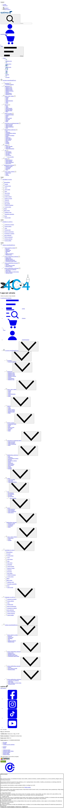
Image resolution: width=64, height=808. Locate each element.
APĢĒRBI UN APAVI (7, 179)
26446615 (6, 8)
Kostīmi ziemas (8, 186)
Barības (7, 115)
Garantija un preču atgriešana (8, 744)
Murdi (7, 127)
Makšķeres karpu (9, 88)
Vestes (5, 216)
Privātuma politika (6, 752)
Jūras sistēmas (8, 140)
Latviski (2, 2)
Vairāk (4, 58)
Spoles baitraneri (9, 161)
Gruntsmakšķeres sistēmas (11, 133)
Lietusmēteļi (7, 194)
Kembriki (7, 143)
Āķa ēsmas (8, 119)
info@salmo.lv (7, 9)
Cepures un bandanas (9, 205)
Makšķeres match (9, 89)
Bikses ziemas (7, 210)
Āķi (6, 150)
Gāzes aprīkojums (7, 235)
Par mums (5, 742)
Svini (7, 131)
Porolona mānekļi (9, 109)
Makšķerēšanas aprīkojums (10, 129)
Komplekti (7, 83)
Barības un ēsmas (8, 113)
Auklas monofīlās (9, 146)
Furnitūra (7, 142)
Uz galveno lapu (3, 298)
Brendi (4, 747)
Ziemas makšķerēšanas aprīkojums (12, 268)
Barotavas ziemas (9, 266)
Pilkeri (7, 111)
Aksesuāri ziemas (9, 272)
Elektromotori (8, 172)
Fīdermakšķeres (9, 93)
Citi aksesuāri (8, 167)
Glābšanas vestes (8, 212)
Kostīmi (6, 184)
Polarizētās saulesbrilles (9, 214)
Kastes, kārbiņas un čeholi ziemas (12, 271)
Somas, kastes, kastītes (9, 96)
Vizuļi (7, 106)
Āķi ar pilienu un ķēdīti (10, 265)
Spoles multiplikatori (10, 162)
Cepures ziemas (8, 206)
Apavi (6, 187)
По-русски (5, 5)
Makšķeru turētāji (9, 166)
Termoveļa (7, 200)
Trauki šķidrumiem (9, 100)
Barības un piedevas (9, 253)
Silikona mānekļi (9, 108)
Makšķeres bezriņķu (9, 90)
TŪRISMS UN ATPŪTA (7, 221)
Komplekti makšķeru (10, 84)
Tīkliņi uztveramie (9, 124)
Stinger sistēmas (9, 138)
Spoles (6, 158)
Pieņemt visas (18, 806)
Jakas (6, 191)
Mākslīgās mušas (9, 110)
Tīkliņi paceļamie (9, 125)
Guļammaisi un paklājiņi (9, 233)
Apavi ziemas (7, 189)
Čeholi (7, 98)
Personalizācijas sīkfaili (6, 799)
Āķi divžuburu (8, 151)
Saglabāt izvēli (25, 806)
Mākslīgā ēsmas (9, 254)
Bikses (5, 208)
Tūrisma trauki (8, 229)
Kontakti (4, 743)
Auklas (6, 145)
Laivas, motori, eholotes (9, 171)
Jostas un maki (8, 217)
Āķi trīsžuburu (8, 155)
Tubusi (7, 101)
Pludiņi (7, 136)
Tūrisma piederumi (8, 238)
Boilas (7, 121)
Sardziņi (7, 264)
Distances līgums (6, 754)
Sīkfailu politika (6, 753)
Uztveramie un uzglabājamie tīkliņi (12, 123)
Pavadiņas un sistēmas (10, 135)
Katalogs (4, 746)
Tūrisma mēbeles (8, 226)
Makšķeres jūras (9, 94)
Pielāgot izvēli (3, 806)
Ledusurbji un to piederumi (11, 269)
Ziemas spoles (8, 257)
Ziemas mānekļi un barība (10, 247)
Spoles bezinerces (9, 160)
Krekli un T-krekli (8, 198)
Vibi (6, 252)
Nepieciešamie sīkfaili (6, 792)
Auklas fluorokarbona (10, 148)
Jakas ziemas (7, 193)
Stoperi (7, 141)
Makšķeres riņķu (9, 87)
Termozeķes (7, 201)
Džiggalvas (8, 132)
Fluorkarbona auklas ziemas (11, 261)
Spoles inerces (8, 163)
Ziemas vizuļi (8, 250)
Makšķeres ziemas (9, 258)
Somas (7, 99)
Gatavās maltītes (8, 240)
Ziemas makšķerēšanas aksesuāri (11, 263)
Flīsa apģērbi (7, 203)
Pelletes (7, 120)
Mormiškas (8, 251)
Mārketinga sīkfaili (5, 803)
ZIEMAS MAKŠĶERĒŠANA (9, 245)
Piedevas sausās (9, 118)
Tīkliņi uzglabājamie (10, 126)
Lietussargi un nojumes (9, 224)
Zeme (7, 117)
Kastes (7, 103)
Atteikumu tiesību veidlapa (8, 751)
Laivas (7, 174)
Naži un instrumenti (9, 237)
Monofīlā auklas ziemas (10, 260)
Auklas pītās (8, 147)
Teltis (6, 228)
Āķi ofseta (8, 154)
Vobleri (7, 107)
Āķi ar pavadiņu (10, 156)
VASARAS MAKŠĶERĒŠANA (9, 80)
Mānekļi (6, 104)
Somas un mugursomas (9, 231)
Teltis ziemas (8, 270)
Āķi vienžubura (9, 152)
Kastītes (7, 97)
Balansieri (7, 249)
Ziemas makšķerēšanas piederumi (11, 256)
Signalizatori (8, 137)
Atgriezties (9, 298)
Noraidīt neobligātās (10, 806)
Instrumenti (8, 168)
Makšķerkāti (7, 86)
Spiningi (7, 92)
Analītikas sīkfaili (5, 796)
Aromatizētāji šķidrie (10, 114)
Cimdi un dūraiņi (8, 196)
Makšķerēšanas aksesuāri (9, 165)
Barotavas (7, 134)
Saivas (7, 169)
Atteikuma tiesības (6, 749)
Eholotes (7, 175)
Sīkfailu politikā (27, 787)
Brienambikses (7, 182)
